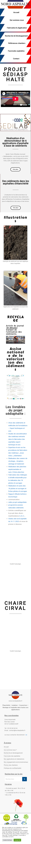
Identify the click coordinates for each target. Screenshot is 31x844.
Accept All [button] (17, 840)
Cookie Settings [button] (7, 840)
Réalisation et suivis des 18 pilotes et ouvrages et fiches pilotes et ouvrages (17, 488)
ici (26, 735)
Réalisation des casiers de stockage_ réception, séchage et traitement (17, 461)
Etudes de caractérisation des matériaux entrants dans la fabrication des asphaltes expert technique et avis (17, 439)
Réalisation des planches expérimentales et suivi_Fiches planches (17, 469)
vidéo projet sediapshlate (17, 502)
